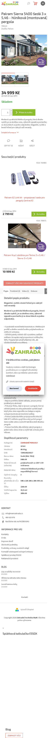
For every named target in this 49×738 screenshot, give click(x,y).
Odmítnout (10, 376)
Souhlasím (32, 388)
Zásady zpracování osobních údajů (22, 381)
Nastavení (14, 388)
